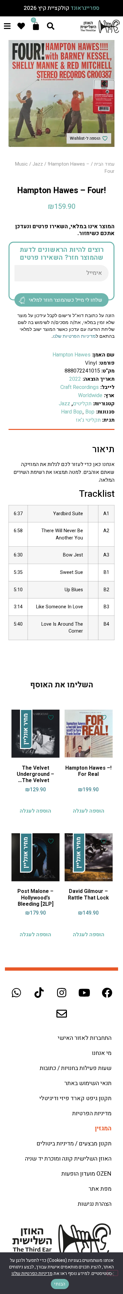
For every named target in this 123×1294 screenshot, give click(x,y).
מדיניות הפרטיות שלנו (74, 336)
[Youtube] (84, 992)
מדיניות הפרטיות (92, 1113)
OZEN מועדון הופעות (86, 1173)
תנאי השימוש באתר (88, 1083)
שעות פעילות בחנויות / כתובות (76, 1068)
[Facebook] (106, 992)
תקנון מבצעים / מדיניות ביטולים (74, 1143)
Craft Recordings (79, 387)
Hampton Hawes (71, 355)
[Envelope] (61, 1013)
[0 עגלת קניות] (35, 26)
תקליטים (82, 404)
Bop (89, 412)
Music (21, 164)
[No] (112, 1273)
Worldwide (90, 395)
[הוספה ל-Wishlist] (103, 717)
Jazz (37, 164)
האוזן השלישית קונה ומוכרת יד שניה (68, 1158)
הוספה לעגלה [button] (88, 811)
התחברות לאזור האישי (85, 1038)
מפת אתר (100, 1188)
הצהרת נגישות (95, 1204)
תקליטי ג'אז (88, 420)
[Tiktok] (39, 992)
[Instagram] (61, 992)
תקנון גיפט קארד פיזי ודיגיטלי (75, 1098)
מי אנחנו (102, 1053)
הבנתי (59, 1284)
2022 (75, 379)
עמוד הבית (104, 164)
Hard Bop (71, 412)
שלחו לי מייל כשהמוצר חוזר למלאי (65, 300)
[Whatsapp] (16, 992)
